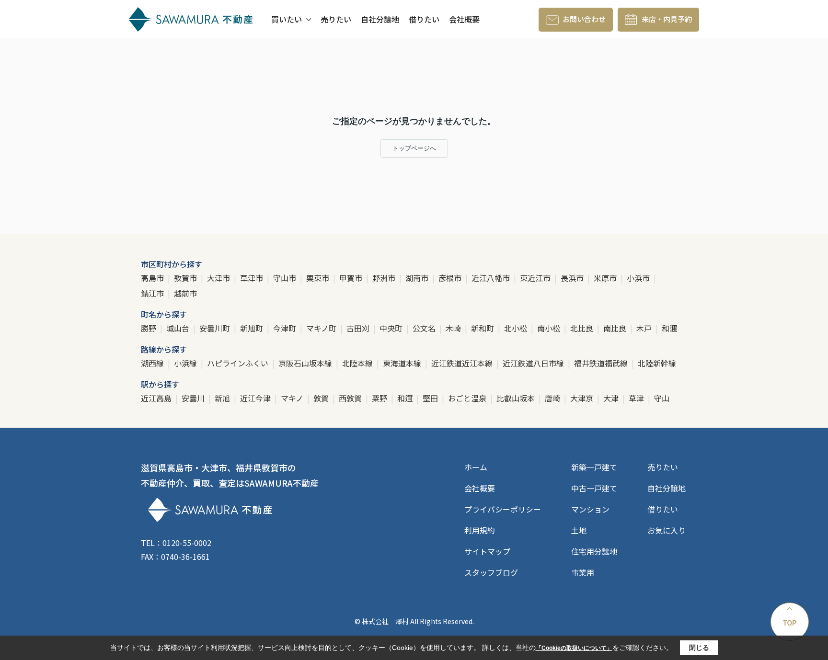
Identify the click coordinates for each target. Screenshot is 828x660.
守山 (661, 398)
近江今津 (256, 398)
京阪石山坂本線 (306, 363)
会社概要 (464, 19)
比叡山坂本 (516, 398)
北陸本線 (358, 363)
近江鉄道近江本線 (462, 363)
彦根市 (450, 278)
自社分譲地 (380, 19)
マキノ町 (322, 328)
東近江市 (536, 278)
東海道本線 (403, 363)
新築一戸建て (594, 467)
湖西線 (153, 363)
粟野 (380, 398)
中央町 (392, 328)
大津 (612, 398)
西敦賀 (351, 398)
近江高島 (157, 398)
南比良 (615, 328)
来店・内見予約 (667, 19)
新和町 (483, 328)
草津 (637, 398)
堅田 (431, 398)
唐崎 (553, 398)
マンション (590, 509)
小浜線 (186, 363)
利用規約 (479, 530)
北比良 (582, 328)
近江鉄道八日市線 (534, 363)
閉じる (699, 647)
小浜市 (639, 278)
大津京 (582, 398)
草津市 (252, 278)
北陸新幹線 (657, 363)
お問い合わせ (584, 19)
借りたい (424, 19)
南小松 (549, 328)
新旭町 (252, 328)
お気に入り (666, 530)
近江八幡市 (492, 278)
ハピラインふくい (238, 363)
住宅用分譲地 (594, 551)
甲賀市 (351, 278)
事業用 (582, 572)
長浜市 (573, 278)
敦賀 (322, 398)
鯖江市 (153, 293)
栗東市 (318, 278)
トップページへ (414, 148)
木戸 (645, 328)
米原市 (606, 278)
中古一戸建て (594, 488)
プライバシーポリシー (502, 509)
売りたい (336, 19)
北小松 (516, 328)
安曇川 (194, 398)
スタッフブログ (491, 572)
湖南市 (417, 278)
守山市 (285, 278)
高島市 (153, 278)
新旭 (223, 398)
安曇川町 (215, 328)
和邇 (669, 328)
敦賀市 (186, 278)
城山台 (178, 328)
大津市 (219, 278)
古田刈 (358, 328)
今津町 (285, 328)
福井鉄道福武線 (602, 363)
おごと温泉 (468, 398)
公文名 (425, 328)
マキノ (293, 398)
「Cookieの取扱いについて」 (574, 648)
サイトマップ (487, 551)
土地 (578, 530)
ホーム (475, 467)
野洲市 (384, 278)
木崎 (454, 328)
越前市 (185, 293)
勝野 (149, 328)
